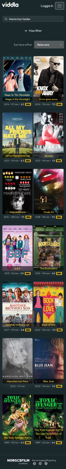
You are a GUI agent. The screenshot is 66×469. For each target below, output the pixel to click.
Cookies (23, 463)
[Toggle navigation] (59, 5)
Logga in (47, 6)
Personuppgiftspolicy (44, 460)
